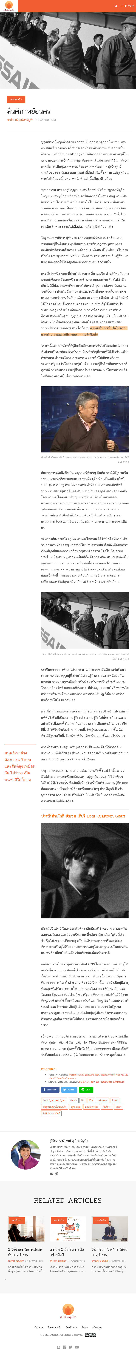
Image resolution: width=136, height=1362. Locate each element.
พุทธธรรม (75, 1107)
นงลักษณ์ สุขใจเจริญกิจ (20, 120)
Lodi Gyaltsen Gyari (54, 1100)
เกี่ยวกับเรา (70, 1327)
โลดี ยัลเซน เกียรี (51, 1113)
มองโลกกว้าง (16, 99)
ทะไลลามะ (102, 1100)
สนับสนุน (97, 1327)
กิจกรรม (39, 1327)
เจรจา (118, 1107)
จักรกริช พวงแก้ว (16, 1261)
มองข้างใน (17, 1220)
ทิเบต (114, 1100)
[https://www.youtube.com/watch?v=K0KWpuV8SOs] (98, 1075)
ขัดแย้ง (73, 1100)
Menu (129, 6)
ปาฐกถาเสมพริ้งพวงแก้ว (54, 1107)
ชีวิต (91, 1100)
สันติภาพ (107, 1107)
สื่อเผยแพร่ (54, 1327)
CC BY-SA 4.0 (86, 1082)
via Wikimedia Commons (62, 1078)
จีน (82, 1100)
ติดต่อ (84, 1327)
